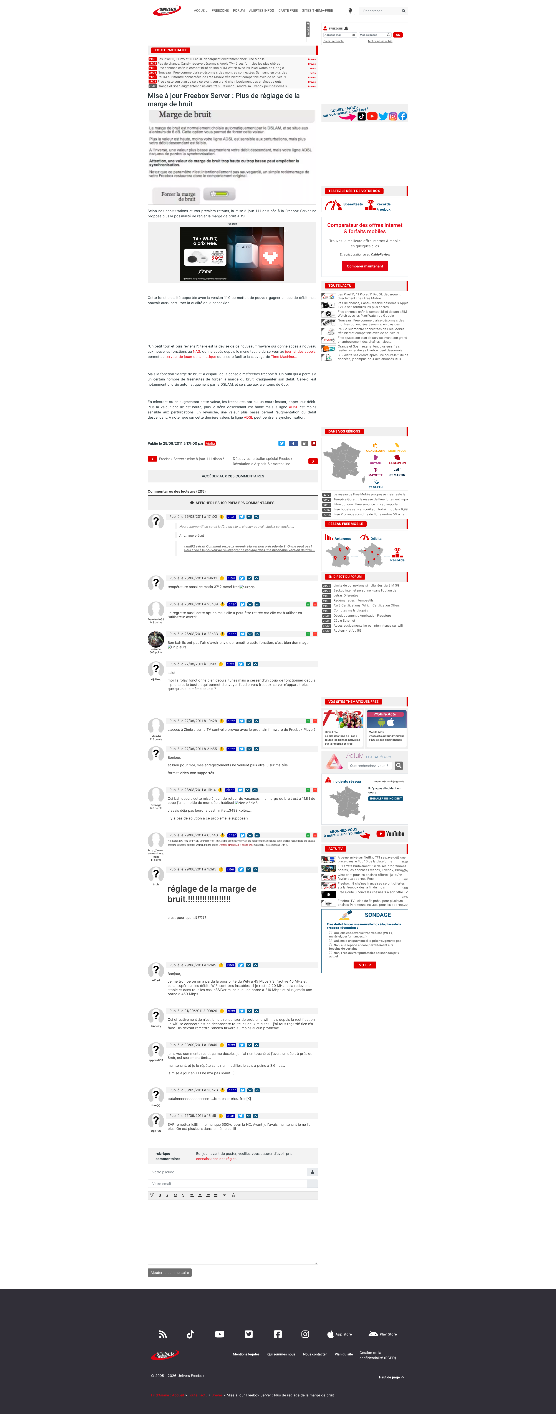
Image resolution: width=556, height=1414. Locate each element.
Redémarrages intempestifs (354, 600)
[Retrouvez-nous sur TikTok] (191, 1334)
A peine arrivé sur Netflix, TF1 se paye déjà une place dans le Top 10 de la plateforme (371, 859)
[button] (152, 1195)
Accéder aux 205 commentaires (233, 476)
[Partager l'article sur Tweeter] (281, 443)
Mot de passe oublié (380, 41)
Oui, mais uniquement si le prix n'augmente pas (367, 940)
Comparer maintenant (365, 266)
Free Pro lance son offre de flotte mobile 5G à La (369, 514)
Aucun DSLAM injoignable (389, 781)
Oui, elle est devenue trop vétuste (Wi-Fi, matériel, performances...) (361, 934)
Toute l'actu (197, 1395)
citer (231, 517)
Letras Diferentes (346, 595)
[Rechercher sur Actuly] (399, 766)
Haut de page (390, 1377)
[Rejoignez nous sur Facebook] (278, 1334)
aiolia (210, 443)
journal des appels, (300, 351)
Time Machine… (284, 356)
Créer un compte (333, 41)
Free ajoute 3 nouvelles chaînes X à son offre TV (373, 892)
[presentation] (152, 1196)
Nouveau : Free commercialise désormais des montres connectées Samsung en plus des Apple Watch (373, 324)
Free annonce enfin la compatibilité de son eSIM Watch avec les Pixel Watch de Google (221, 68)
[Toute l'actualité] (307, 50)
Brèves (312, 59)
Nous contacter (315, 1354)
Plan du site (344, 1354)
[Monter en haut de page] (256, 517)
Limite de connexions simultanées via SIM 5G (366, 585)
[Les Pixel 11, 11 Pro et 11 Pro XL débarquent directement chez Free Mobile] (328, 296)
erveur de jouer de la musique (191, 356)
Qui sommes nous (281, 1354)
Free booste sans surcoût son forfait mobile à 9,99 (371, 509)
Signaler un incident (385, 798)
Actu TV (335, 849)
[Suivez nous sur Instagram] (306, 1334)
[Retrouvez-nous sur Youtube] (220, 1334)
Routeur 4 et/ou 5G (347, 630)
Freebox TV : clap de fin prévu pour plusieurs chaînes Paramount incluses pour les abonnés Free (371, 905)
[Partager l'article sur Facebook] (293, 443)
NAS (196, 351)
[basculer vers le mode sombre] (350, 11)
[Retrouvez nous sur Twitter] (249, 1334)
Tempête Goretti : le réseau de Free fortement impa (371, 499)
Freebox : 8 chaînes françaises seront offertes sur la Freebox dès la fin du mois (371, 885)
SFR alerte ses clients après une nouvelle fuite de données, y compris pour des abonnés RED (373, 357)
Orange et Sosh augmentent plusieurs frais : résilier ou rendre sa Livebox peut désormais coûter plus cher (373, 350)
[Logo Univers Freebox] (167, 10)
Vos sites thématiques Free (353, 702)
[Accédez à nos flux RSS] (164, 1334)
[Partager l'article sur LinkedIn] (304, 443)
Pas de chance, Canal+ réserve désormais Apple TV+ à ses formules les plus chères (219, 63)
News (313, 68)
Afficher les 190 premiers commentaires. (235, 503)
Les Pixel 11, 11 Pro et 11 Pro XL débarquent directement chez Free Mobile (211, 59)
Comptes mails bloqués (351, 610)
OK (398, 34)
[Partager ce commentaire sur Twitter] (242, 517)
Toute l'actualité (171, 50)
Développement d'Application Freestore (362, 615)
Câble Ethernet (344, 620)
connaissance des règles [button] (216, 1159)
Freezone (336, 28)
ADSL (293, 407)
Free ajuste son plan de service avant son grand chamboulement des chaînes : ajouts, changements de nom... (373, 341)
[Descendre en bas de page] (249, 517)
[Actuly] (335, 762)
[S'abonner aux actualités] (313, 443)
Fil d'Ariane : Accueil (167, 1395)
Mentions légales (246, 1354)
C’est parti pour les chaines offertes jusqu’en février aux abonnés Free (370, 877)
